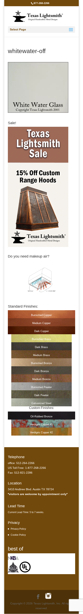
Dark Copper (41, 331)
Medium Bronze (41, 379)
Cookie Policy (18, 534)
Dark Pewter (41, 395)
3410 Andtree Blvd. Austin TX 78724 (31, 489)
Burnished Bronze (41, 363)
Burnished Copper (41, 315)
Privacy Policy (18, 528)
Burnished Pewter (41, 387)
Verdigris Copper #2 (41, 432)
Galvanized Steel (41, 403)
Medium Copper (41, 323)
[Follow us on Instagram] (48, 596)
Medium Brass (41, 355)
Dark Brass (41, 347)
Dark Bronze (41, 371)
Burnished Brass (41, 339)
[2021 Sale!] (38, 246)
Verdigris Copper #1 (41, 424)
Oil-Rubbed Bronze (41, 416)
